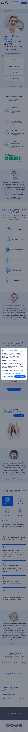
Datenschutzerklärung (7, 372)
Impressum (17, 372)
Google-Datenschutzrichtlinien (12, 373)
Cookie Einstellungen (7, 376)
